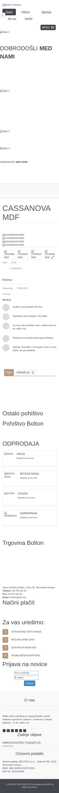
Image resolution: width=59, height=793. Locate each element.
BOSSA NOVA (29, 473)
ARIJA (21, 454)
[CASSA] (9, 493)
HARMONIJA (28, 513)
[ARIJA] (8, 454)
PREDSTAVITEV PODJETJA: (21, 742)
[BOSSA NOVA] (10, 475)
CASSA (23, 493)
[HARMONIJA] (10, 515)
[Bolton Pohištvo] (11, 4)
